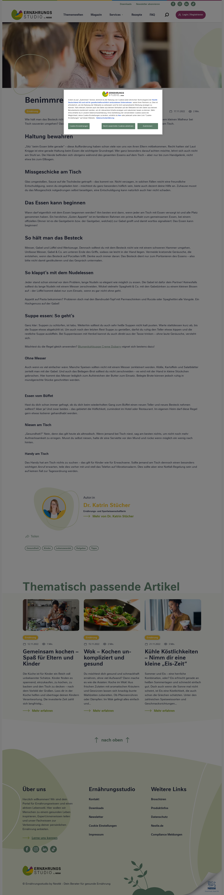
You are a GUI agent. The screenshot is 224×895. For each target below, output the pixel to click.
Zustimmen (147, 126)
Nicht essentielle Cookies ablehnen (118, 126)
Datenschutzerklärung (105, 118)
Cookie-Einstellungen (79, 126)
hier (119, 115)
